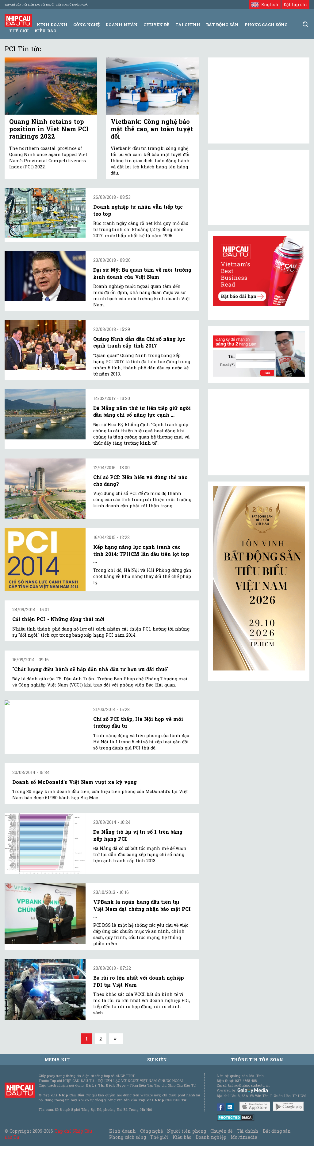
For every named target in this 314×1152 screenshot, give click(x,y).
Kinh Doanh (52, 24)
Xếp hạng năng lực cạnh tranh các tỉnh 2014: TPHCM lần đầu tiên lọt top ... (141, 554)
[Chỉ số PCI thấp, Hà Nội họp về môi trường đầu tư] (45, 702)
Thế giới (19, 30)
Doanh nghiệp (211, 1137)
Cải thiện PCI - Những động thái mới (58, 619)
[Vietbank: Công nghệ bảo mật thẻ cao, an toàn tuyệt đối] (152, 85)
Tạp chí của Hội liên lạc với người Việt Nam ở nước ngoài (46, 4)
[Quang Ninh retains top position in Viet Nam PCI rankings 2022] (51, 85)
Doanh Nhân (121, 24)
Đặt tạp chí (295, 4)
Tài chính (247, 1131)
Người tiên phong (186, 1131)
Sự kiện (157, 1060)
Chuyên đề (156, 24)
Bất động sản (222, 24)
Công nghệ (151, 1131)
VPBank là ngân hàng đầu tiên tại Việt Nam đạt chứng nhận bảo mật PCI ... (142, 908)
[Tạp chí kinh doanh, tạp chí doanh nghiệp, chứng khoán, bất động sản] (18, 20)
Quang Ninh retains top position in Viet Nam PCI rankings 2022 (49, 128)
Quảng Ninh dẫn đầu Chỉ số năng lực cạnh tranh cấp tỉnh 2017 (139, 342)
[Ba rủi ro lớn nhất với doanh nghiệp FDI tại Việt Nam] (45, 989)
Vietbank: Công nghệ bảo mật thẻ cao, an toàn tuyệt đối (152, 128)
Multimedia (244, 1137)
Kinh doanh (122, 1131)
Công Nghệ (86, 24)
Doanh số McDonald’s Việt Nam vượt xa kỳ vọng (74, 782)
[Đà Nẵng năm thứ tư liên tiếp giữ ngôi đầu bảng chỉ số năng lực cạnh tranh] (45, 414)
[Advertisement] (259, 432)
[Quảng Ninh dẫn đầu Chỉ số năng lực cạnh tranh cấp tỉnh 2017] (45, 345)
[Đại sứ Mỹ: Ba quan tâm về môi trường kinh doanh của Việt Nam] (45, 276)
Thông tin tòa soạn (257, 1060)
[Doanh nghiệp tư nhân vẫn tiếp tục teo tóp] (45, 213)
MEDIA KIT (57, 1060)
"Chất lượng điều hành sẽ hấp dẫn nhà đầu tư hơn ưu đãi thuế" (90, 669)
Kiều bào (45, 30)
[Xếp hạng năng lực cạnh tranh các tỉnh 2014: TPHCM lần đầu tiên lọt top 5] (45, 559)
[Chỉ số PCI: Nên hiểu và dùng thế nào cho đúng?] (45, 488)
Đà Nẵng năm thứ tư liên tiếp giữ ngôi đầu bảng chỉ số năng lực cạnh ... (142, 411)
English (268, 4)
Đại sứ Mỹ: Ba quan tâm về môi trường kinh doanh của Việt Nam (142, 273)
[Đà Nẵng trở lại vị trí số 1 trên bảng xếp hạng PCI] (45, 843)
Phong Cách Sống (266, 24)
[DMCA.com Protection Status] (236, 1117)
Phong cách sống (127, 1137)
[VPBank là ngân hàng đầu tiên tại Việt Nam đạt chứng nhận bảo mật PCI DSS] (45, 913)
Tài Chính (187, 24)
